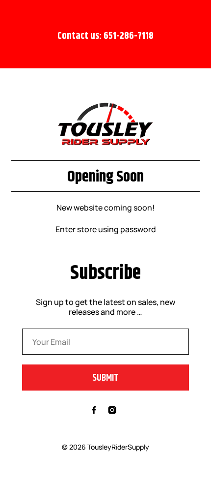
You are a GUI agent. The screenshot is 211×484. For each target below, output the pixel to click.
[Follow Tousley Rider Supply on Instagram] (112, 411)
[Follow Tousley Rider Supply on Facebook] (94, 411)
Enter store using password (105, 229)
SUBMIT (105, 377)
